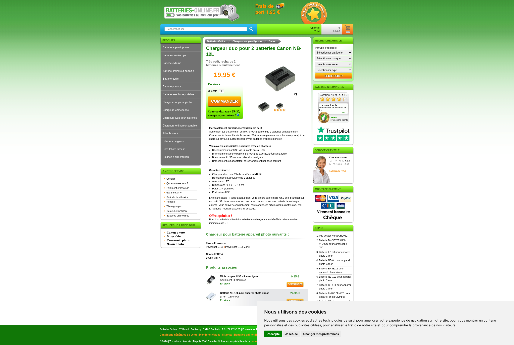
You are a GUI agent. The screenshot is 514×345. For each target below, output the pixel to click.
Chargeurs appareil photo (177, 102)
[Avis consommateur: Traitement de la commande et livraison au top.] (333, 122)
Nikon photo (175, 244)
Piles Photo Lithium (174, 149)
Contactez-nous (337, 170)
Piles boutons (170, 133)
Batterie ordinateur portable (178, 70)
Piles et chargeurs (173, 141)
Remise (170, 201)
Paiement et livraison (177, 188)
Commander (224, 101)
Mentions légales (209, 334)
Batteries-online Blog (177, 215)
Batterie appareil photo (176, 47)
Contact (170, 178)
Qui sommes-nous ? (177, 183)
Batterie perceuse (173, 86)
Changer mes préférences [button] (321, 334)
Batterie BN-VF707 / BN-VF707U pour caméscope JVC (333, 244)
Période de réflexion (177, 197)
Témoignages (174, 206)
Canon (272, 41)
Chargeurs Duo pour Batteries (180, 117)
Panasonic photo (178, 240)
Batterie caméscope (174, 55)
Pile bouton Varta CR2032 (333, 235)
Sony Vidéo (175, 236)
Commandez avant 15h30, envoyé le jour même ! (224, 113)
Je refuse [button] (291, 334)
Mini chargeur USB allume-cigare (239, 276)
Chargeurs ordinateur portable (180, 125)
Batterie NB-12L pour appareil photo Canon (244, 293)
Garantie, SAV (174, 192)
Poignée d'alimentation (176, 156)
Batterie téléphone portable (178, 94)
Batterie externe (172, 63)
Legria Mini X (213, 257)
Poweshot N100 (214, 247)
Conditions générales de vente (178, 334)
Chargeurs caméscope (176, 109)
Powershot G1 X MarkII (237, 247)
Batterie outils (171, 78)
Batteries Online (216, 41)
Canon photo (176, 232)
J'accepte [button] (273, 334)
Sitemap (227, 334)
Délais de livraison (176, 211)
